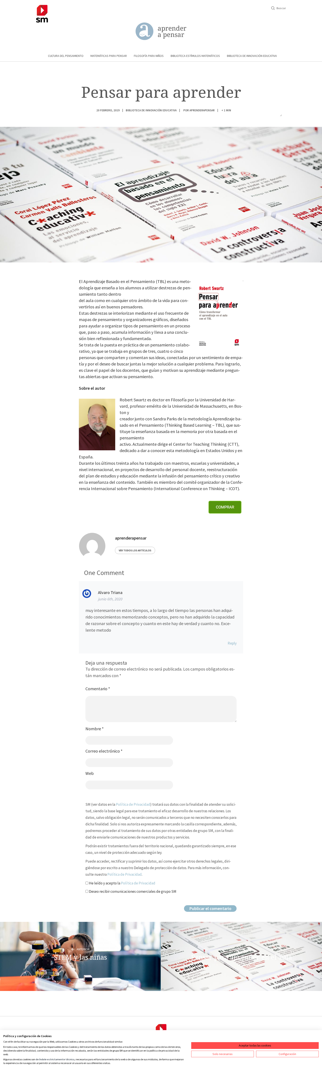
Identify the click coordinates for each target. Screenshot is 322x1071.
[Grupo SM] (42, 13)
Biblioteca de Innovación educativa (252, 56)
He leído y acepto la (121, 883)
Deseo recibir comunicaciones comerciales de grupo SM (132, 891)
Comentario (97, 688)
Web (89, 773)
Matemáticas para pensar (108, 56)
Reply (232, 643)
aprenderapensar (202, 110)
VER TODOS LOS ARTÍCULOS (135, 550)
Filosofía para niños (149, 56)
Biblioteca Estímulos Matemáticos (195, 56)
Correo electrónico (103, 751)
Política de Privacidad (133, 804)
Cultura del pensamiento (65, 56)
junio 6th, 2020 (110, 598)
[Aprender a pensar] (161, 31)
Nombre (94, 728)
